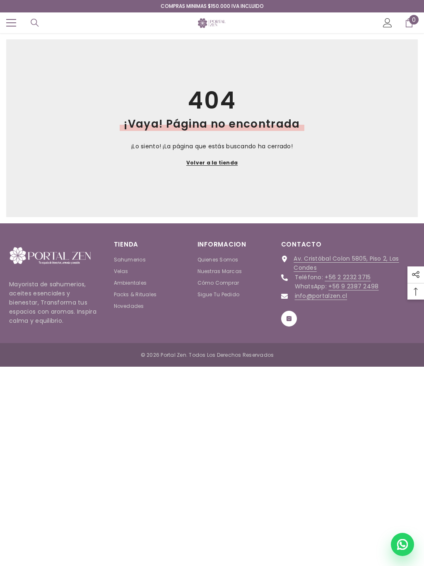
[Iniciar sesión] (387, 22)
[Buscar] (35, 23)
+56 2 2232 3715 (348, 277)
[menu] (11, 23)
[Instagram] (289, 319)
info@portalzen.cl (321, 296)
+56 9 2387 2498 (353, 286)
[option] (212, 6)
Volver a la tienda (212, 162)
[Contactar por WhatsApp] (402, 544)
